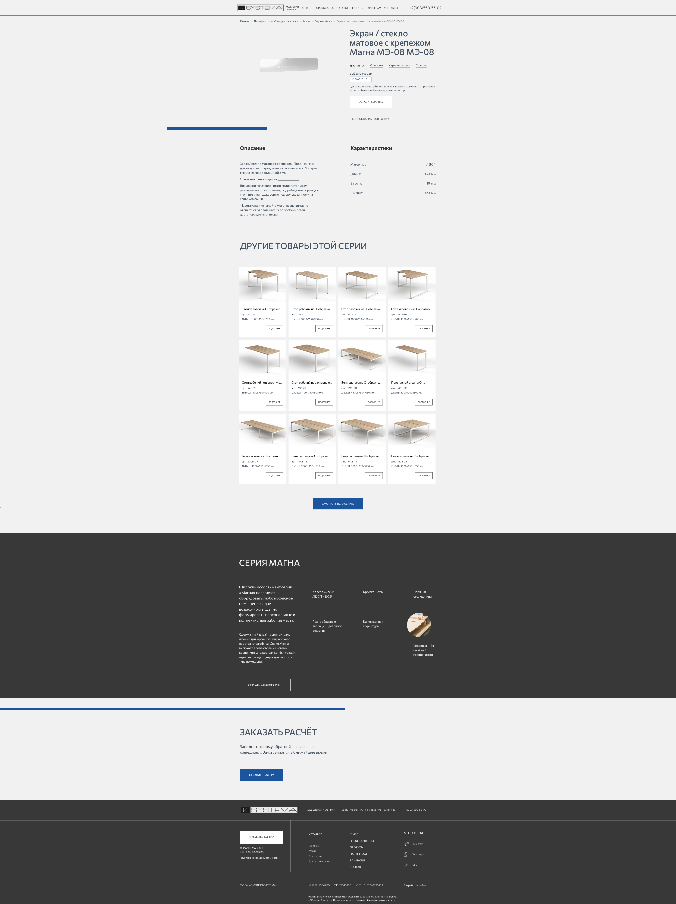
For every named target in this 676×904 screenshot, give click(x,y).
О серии (421, 65)
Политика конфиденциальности (259, 857)
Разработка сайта (415, 885)
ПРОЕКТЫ (357, 7)
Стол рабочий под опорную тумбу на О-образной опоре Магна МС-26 (311, 383)
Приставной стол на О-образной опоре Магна (407, 383)
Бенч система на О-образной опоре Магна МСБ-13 (311, 456)
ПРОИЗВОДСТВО (323, 7)
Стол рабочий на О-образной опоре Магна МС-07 (361, 309)
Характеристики (399, 65)
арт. (352, 65)
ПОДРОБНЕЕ (274, 328)
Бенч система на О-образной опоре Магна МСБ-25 (411, 456)
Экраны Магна (323, 21)
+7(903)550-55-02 (425, 7)
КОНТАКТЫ (391, 7)
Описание (376, 65)
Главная (244, 21)
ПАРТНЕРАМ (373, 7)
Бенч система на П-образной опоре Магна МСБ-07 (261, 456)
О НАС (306, 7)
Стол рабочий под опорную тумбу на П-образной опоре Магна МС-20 (261, 383)
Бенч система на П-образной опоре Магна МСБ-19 (361, 456)
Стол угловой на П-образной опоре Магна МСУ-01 (262, 309)
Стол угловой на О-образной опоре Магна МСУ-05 (411, 309)
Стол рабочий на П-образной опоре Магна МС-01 (312, 309)
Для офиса (260, 21)
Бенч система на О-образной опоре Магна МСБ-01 (361, 383)
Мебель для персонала (284, 21)
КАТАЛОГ (342, 7)
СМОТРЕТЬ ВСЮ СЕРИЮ (338, 503)
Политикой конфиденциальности (375, 900)
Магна (306, 21)
